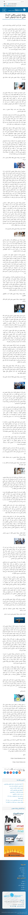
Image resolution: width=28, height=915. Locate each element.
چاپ (18, 771)
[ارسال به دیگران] (19, 772)
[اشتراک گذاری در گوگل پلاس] (11, 772)
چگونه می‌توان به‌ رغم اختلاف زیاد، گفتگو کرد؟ (14, 802)
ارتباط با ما (22, 870)
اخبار (23, 874)
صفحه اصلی (21, 868)
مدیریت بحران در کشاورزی (18, 794)
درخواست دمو (21, 885)
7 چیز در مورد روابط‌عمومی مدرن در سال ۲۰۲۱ (14, 800)
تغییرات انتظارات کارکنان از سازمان (16, 788)
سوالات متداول (21, 876)
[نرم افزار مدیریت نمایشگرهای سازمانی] (14, 840)
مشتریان (22, 889)
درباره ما (22, 872)
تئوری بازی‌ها (20, 798)
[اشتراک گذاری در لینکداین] (16, 772)
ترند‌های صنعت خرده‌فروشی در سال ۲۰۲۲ (15, 796)
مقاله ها (22, 887)
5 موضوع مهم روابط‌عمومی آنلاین (16, 790)
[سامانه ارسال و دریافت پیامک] (14, 851)
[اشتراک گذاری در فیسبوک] (8, 772)
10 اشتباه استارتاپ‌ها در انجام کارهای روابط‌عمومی (13, 784)
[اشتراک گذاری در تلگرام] (5, 772)
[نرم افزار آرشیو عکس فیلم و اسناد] (14, 828)
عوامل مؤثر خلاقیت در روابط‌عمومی (16, 792)
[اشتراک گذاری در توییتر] (14, 772)
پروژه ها (22, 883)
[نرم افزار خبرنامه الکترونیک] (14, 817)
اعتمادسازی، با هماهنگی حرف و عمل (16, 786)
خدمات (23, 881)
